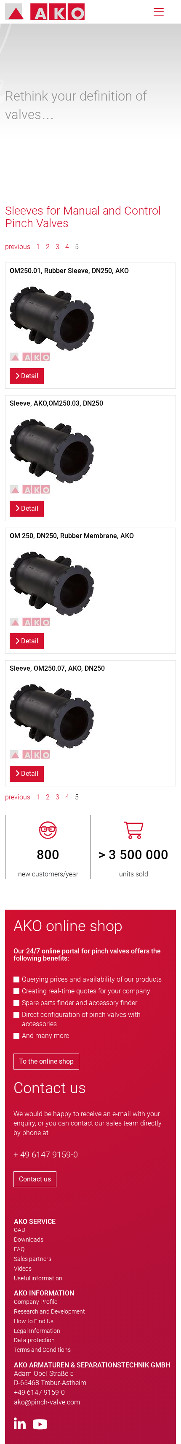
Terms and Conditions (42, 1349)
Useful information (38, 1278)
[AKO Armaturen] (51, 11)
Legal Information (37, 1330)
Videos (23, 1268)
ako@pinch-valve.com (47, 1402)
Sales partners (32, 1259)
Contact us (35, 1179)
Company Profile (35, 1301)
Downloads (28, 1239)
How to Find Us (33, 1321)
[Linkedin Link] (20, 1424)
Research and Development (49, 1311)
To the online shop (46, 1061)
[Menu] (159, 12)
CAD (19, 1229)
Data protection (34, 1340)
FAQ (19, 1249)
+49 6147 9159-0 (39, 1392)
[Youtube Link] (40, 1424)
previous (18, 247)
